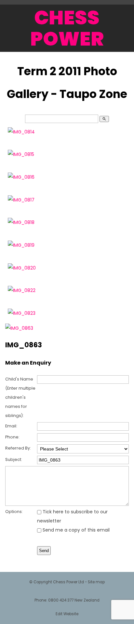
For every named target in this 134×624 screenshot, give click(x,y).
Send (44, 550)
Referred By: (18, 448)
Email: (11, 426)
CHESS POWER (67, 28)
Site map (96, 582)
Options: (14, 511)
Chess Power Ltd (68, 582)
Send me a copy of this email (75, 530)
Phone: (12, 437)
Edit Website (67, 614)
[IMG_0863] (19, 328)
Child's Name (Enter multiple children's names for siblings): (20, 397)
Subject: (13, 459)
